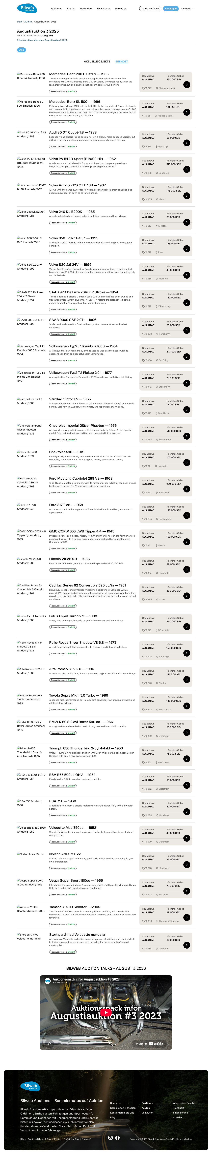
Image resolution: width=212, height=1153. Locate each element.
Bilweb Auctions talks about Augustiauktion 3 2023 (42, 40)
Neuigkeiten (103, 8)
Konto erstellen (150, 8)
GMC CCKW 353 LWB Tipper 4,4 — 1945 (81, 531)
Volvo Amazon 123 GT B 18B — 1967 (77, 185)
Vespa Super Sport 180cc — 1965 (76, 880)
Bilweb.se (120, 8)
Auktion (28, 21)
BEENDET (121, 61)
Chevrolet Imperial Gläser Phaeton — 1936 (83, 425)
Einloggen (171, 8)
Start (19, 21)
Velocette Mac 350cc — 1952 (72, 827)
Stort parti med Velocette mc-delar (77, 934)
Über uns (115, 1103)
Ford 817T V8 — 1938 (66, 505)
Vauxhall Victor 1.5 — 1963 (70, 399)
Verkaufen (86, 8)
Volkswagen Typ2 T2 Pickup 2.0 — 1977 (80, 373)
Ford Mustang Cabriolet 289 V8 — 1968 (80, 478)
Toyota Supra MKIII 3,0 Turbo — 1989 (78, 695)
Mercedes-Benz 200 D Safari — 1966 (79, 74)
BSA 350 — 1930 (62, 801)
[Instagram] (110, 1138)
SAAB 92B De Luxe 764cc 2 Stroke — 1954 (83, 292)
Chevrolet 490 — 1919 (66, 452)
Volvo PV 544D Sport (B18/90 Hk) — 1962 (82, 159)
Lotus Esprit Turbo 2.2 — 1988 (73, 616)
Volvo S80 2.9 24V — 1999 (70, 264)
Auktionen (56, 8)
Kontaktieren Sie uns (122, 1112)
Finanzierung (180, 1112)
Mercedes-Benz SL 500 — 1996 (74, 101)
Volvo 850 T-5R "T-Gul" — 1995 (73, 238)
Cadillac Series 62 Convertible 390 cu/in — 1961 (87, 585)
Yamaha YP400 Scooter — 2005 (74, 907)
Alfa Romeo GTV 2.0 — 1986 (71, 669)
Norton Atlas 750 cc (65, 854)
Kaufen (71, 8)
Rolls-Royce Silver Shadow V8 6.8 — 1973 (82, 642)
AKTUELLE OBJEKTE (97, 61)
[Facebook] (117, 1138)
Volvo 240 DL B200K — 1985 (72, 212)
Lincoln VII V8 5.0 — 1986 (69, 559)
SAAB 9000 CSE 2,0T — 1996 (72, 320)
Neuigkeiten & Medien (123, 1107)
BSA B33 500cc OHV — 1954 (72, 775)
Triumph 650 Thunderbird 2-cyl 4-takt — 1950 (86, 748)
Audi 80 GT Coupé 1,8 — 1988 (73, 132)
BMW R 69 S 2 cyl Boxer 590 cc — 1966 (81, 722)
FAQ (112, 1117)
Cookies (178, 1117)
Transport (178, 1107)
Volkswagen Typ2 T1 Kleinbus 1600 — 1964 (83, 346)
